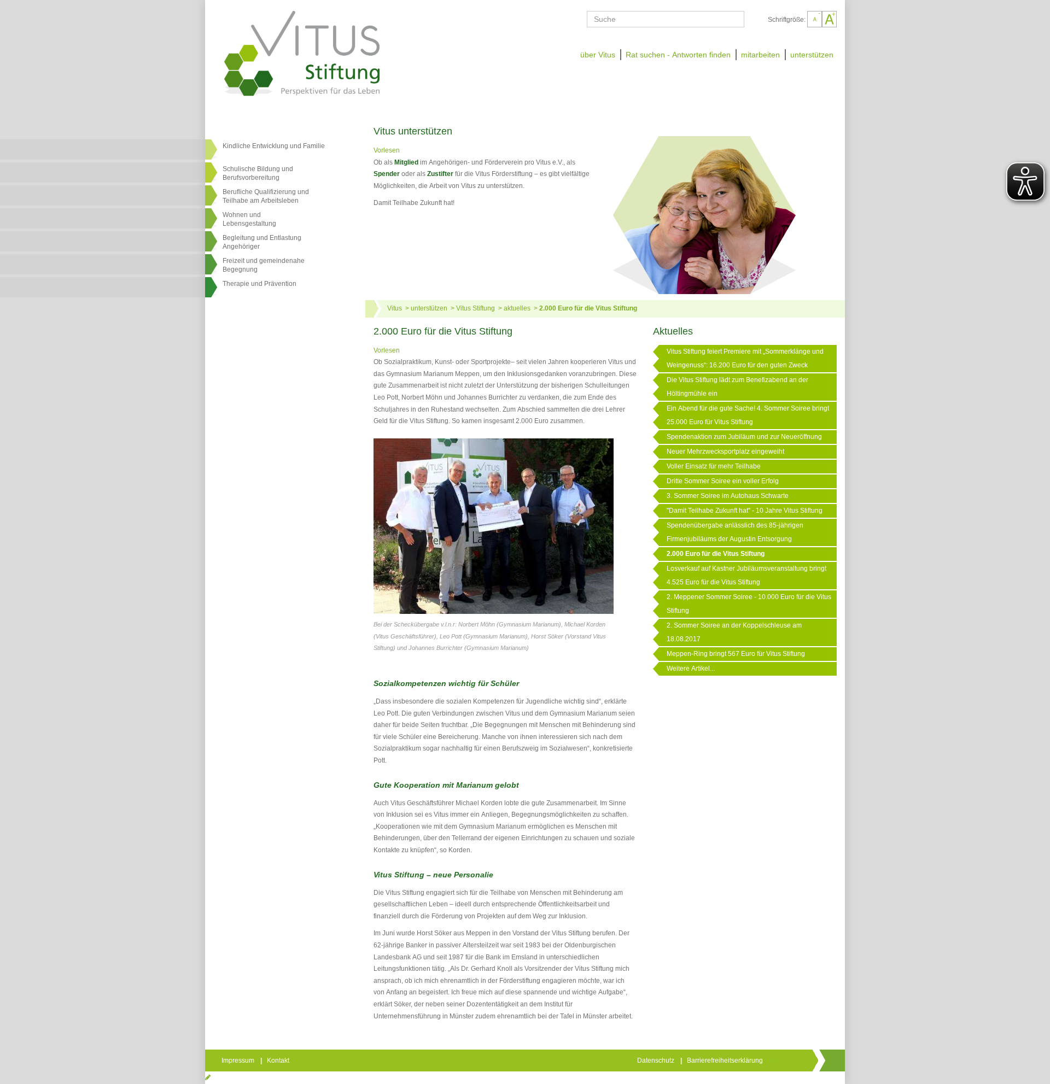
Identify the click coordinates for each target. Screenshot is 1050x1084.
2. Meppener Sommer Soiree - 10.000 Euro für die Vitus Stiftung (749, 604)
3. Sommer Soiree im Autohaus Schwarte (728, 496)
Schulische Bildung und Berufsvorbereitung (258, 173)
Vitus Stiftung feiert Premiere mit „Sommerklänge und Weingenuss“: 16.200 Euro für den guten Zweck (745, 358)
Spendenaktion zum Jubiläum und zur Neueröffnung (744, 436)
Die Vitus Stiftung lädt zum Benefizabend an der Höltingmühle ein (737, 387)
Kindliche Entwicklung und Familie (274, 146)
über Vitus (597, 54)
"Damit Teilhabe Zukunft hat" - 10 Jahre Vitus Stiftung (744, 510)
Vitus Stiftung (475, 308)
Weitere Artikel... (691, 668)
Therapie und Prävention (259, 283)
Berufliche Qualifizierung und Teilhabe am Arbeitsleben (266, 196)
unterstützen (811, 54)
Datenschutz (656, 1060)
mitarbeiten (760, 54)
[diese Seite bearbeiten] (208, 1077)
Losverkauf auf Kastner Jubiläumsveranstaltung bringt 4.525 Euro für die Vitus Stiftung (746, 575)
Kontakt (279, 1060)
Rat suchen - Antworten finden (678, 54)
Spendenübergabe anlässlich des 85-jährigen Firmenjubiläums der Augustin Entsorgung (735, 532)
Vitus (394, 308)
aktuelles (517, 308)
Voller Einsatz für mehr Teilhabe (714, 466)
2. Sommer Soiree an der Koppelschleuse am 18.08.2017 (734, 632)
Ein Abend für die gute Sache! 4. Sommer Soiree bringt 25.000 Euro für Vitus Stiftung (748, 415)
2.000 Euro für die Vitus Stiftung (588, 308)
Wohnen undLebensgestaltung (249, 219)
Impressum (238, 1060)
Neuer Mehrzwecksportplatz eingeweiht (725, 451)
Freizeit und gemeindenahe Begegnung (264, 265)
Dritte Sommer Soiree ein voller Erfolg (723, 481)
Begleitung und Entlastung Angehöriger (262, 242)
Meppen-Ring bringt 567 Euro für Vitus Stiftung (736, 654)
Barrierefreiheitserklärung (726, 1060)
